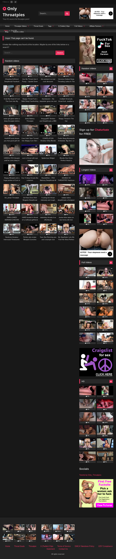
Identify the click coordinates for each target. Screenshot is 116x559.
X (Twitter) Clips (64, 26)
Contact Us (63, 549)
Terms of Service (64, 546)
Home (7, 26)
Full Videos (78, 26)
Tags (49, 26)
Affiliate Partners (95, 26)
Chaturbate (102, 129)
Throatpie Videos (20, 26)
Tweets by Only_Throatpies (90, 475)
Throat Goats (38, 26)
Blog (6, 32)
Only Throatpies (14, 11)
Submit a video (18, 32)
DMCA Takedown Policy (84, 546)
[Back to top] (108, 552)
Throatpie (32, 546)
